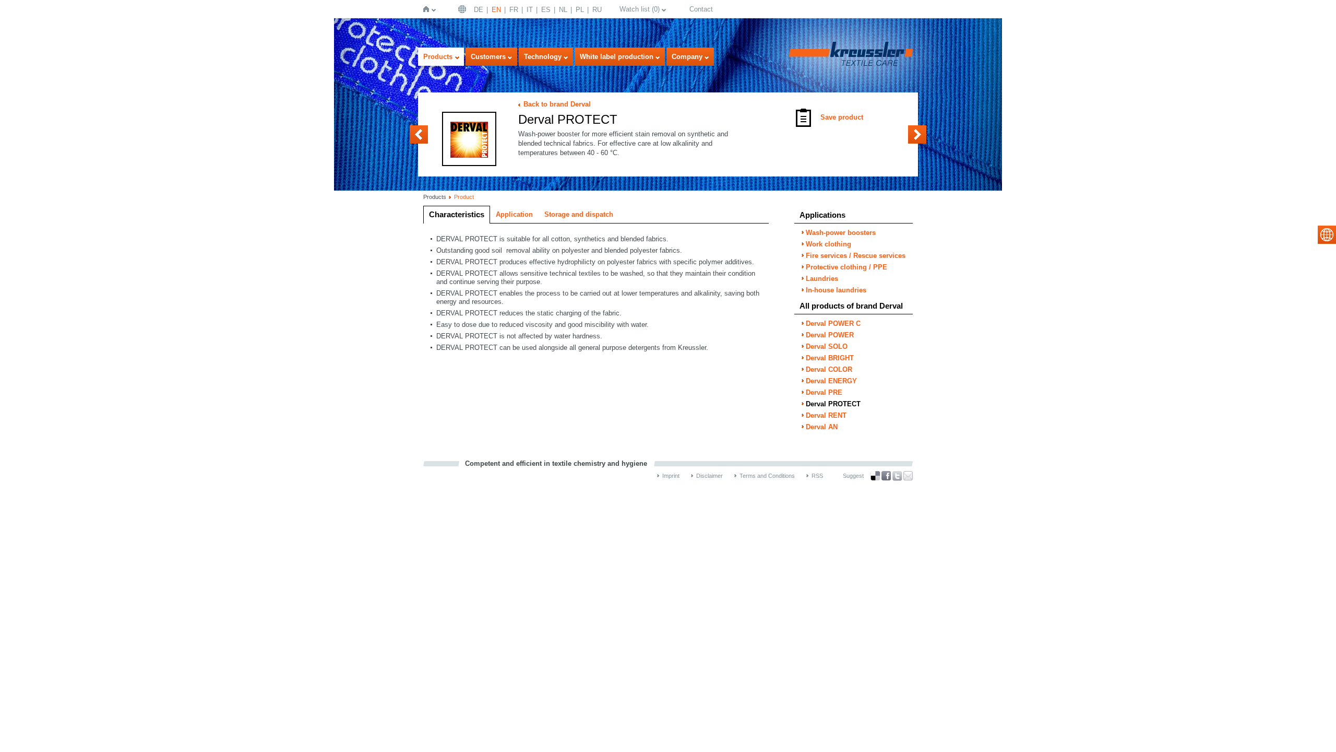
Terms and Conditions (767, 476)
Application (514, 214)
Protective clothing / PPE (846, 267)
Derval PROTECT (833, 404)
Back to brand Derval (557, 104)
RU (597, 10)
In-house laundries (836, 290)
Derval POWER (830, 335)
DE (478, 10)
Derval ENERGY (831, 381)
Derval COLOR (829, 369)
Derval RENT (917, 134)
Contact (701, 9)
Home (428, 9)
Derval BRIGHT (830, 358)
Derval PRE (419, 134)
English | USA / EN (463, 9)
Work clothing (828, 244)
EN (496, 10)
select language (1327, 235)
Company (687, 57)
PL (580, 10)
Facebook (886, 476)
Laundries (822, 279)
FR (513, 10)
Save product (841, 117)
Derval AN (822, 427)
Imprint (670, 476)
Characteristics (456, 214)
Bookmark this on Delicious (875, 475)
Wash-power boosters (841, 233)
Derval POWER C (833, 323)
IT (530, 10)
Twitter (897, 476)
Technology (543, 57)
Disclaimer (709, 476)
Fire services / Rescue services (855, 256)
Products (437, 57)
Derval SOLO (827, 346)
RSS (817, 476)
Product (464, 197)
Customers (488, 57)
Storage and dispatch (578, 214)
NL (563, 10)
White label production (616, 57)
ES (546, 10)
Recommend (908, 475)
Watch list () (639, 9)
